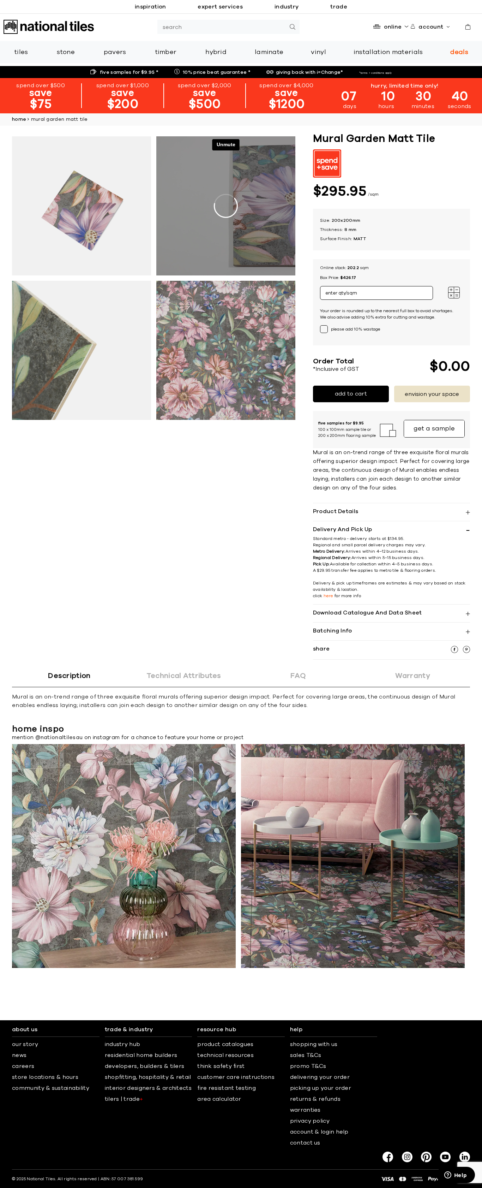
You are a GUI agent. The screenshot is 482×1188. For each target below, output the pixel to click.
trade (338, 7)
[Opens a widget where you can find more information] (455, 1175)
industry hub (122, 1044)
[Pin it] (466, 651)
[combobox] (221, 27)
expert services (220, 7)
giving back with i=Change (309, 72)
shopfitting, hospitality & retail (148, 1077)
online (393, 27)
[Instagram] (407, 1157)
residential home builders (141, 1055)
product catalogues (225, 1044)
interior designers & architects (148, 1088)
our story (25, 1044)
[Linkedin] (464, 1157)
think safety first (221, 1066)
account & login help (319, 1132)
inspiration (150, 7)
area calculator (219, 1099)
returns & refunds (315, 1099)
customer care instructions (236, 1077)
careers (23, 1066)
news (19, 1055)
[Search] (292, 27)
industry (287, 7)
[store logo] (49, 27)
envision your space (432, 394)
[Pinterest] (426, 1157)
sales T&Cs (305, 1055)
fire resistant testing (226, 1088)
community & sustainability (50, 1088)
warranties (305, 1110)
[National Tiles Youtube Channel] (445, 1157)
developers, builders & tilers (145, 1066)
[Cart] (468, 27)
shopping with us (314, 1044)
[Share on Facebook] (455, 651)
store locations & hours (45, 1077)
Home (19, 119)
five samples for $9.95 (129, 72)
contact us (305, 1143)
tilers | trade (124, 1099)
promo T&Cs (308, 1066)
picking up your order (320, 1088)
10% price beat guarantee (217, 72)
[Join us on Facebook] (387, 1157)
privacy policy (310, 1121)
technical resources (225, 1055)
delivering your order (320, 1077)
